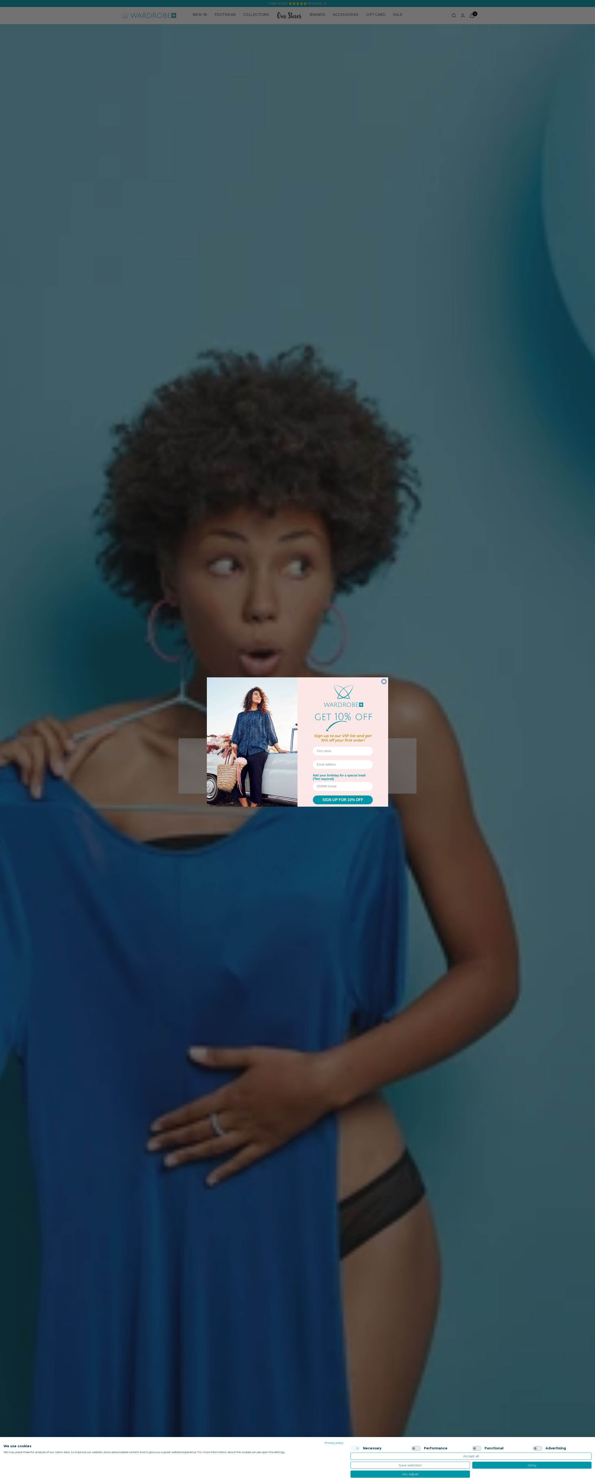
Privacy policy (334, 1442)
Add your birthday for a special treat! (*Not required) (339, 777)
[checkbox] (355, 1448)
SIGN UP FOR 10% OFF (342, 800)
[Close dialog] (384, 681)
